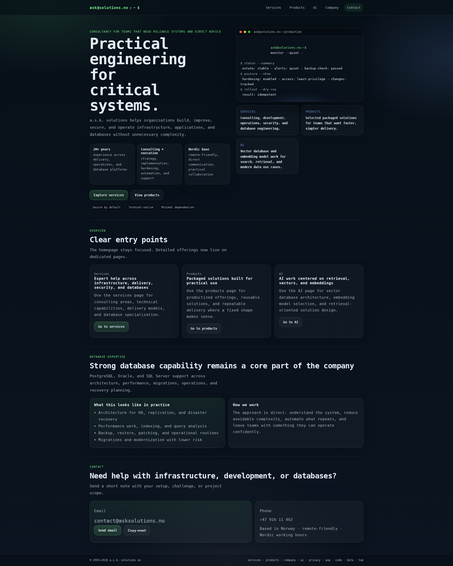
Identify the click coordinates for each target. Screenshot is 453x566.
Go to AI (290, 322)
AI (315, 7)
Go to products (204, 328)
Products (297, 7)
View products (147, 195)
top (360, 560)
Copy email (137, 530)
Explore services (109, 195)
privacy (314, 560)
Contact (353, 7)
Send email (107, 530)
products (272, 560)
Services (273, 7)
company (290, 560)
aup (327, 560)
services (254, 560)
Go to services (111, 326)
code (338, 560)
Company (332, 7)
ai (302, 560)
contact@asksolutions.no (129, 521)
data (350, 560)
